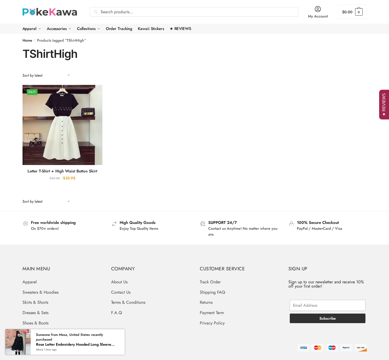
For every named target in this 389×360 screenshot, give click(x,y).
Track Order (210, 282)
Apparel (29, 282)
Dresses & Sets (35, 313)
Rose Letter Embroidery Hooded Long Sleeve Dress (75, 344)
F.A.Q (116, 313)
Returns (206, 302)
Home (27, 40)
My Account (318, 16)
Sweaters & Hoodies (40, 292)
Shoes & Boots (35, 323)
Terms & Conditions (128, 302)
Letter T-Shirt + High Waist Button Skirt (62, 171)
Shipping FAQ (212, 292)
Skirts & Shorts (35, 302)
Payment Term (212, 313)
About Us (119, 282)
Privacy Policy (212, 323)
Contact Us (120, 292)
